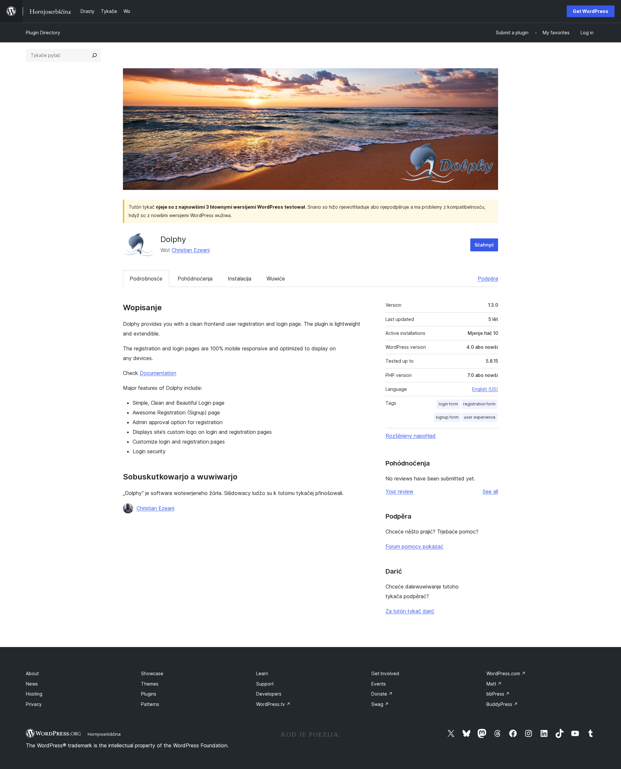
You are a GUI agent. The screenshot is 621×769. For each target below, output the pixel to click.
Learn (262, 673)
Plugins (148, 694)
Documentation (158, 373)
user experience (480, 417)
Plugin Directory (43, 32)
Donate (382, 694)
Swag (380, 704)
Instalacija (239, 278)
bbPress (498, 694)
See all (490, 491)
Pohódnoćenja (195, 278)
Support (265, 684)
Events (378, 684)
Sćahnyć (484, 244)
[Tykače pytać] (94, 55)
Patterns (150, 704)
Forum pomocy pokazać (414, 546)
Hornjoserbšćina (104, 734)
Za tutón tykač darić (410, 611)
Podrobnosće (146, 278)
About (32, 673)
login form (448, 403)
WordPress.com (506, 673)
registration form (479, 403)
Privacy (34, 704)
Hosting (34, 694)
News (32, 684)
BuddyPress (502, 704)
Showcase (152, 673)
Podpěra (488, 278)
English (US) (485, 389)
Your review (399, 491)
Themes (149, 684)
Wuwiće (276, 278)
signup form (447, 417)
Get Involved (385, 673)
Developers (268, 694)
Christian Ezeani (191, 250)
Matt (494, 684)
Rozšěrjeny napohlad (411, 436)
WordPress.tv (273, 704)
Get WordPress (590, 11)
